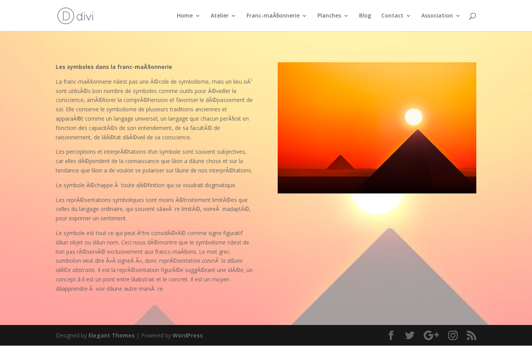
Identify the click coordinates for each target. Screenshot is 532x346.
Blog (365, 16)
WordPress (188, 335)
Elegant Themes (111, 335)
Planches (329, 16)
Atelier (220, 16)
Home (185, 16)
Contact (392, 16)
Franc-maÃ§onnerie (273, 16)
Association (437, 16)
